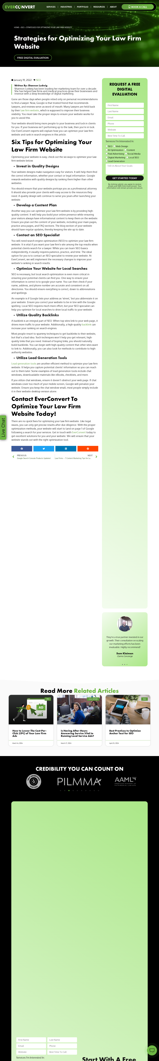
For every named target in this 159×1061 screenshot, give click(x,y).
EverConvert (79, 432)
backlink (86, 324)
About (113, 7)
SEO (22, 27)
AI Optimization (115, 150)
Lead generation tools (23, 363)
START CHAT (140, 1035)
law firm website (29, 110)
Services (50, 7)
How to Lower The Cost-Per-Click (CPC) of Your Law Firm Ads (29, 733)
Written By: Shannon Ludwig (30, 85)
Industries (66, 7)
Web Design (122, 146)
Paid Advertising (116, 153)
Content (131, 150)
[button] (21, 448)
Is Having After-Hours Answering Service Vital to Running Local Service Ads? (77, 733)
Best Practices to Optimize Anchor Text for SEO (125, 732)
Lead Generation (116, 161)
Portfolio (82, 7)
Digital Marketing (116, 157)
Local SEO (134, 157)
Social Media (133, 153)
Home (16, 27)
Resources (99, 7)
